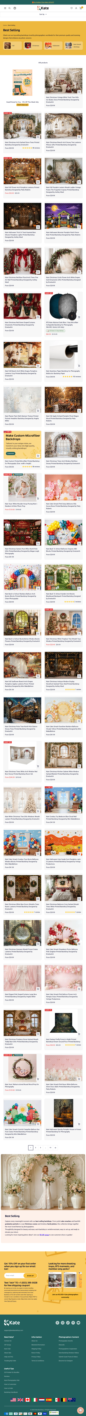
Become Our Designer (66, 1361)
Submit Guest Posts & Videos (68, 1357)
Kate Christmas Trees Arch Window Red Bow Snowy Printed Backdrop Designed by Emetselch (63, 462)
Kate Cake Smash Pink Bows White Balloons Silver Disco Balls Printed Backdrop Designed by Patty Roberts (63, 1086)
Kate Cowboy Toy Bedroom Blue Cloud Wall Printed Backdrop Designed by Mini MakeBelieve (63, 818)
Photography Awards (66, 1341)
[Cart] (81, 8)
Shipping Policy (36, 1349)
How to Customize (10, 1384)
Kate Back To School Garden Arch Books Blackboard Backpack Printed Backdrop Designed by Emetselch (63, 596)
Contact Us (7, 1341)
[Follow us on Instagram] (62, 1323)
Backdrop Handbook (11, 1392)
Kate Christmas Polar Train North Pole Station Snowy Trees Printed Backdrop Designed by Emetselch (21, 729)
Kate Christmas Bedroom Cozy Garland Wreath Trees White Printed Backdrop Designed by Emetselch (62, 906)
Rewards (61, 1345)
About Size (7, 1353)
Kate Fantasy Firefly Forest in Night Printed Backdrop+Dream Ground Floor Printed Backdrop (63, 1040)
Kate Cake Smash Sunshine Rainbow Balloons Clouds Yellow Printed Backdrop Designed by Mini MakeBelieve (63, 729)
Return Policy (35, 1353)
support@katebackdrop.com (13, 1330)
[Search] (9, 8)
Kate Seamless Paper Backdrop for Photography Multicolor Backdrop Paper (63, 372)
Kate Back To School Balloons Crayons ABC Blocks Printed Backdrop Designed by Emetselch (63, 550)
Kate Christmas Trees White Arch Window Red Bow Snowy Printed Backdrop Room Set (21, 773)
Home (5, 25)
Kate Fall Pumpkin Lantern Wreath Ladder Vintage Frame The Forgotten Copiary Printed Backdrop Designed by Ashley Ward (63, 189)
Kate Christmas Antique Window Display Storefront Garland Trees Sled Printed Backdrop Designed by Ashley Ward (62, 684)
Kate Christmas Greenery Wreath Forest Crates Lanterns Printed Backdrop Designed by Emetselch (21, 951)
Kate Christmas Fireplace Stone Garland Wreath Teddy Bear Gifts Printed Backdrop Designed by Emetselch (21, 1041)
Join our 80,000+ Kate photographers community (65, 1296)
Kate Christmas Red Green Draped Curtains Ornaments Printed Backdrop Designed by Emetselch (20, 325)
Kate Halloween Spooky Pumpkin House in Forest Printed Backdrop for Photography (63, 1130)
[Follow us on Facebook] (57, 1323)
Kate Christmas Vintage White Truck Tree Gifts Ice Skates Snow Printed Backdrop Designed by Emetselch (62, 99)
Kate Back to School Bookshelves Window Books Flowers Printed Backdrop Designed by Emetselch (22, 640)
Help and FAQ (8, 1357)
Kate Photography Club (11, 1380)
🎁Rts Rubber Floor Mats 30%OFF (43, 2)
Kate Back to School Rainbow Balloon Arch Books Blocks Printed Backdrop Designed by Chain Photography (20, 596)
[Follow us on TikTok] (68, 1323)
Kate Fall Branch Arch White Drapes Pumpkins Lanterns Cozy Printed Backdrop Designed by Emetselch (21, 373)
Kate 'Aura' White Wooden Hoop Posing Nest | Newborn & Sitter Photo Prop (21, 505)
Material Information (38, 1345)
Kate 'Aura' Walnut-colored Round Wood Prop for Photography (22, 1085)
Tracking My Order (10, 1361)
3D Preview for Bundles (11, 1372)
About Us (34, 1341)
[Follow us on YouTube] (78, 1323)
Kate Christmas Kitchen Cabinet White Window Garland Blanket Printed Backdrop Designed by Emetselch (62, 774)
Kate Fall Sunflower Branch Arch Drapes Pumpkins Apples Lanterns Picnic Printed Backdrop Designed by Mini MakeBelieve (19, 684)
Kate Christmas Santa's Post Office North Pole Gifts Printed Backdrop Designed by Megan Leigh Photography (22, 551)
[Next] (55, 1147)
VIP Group (7, 1345)
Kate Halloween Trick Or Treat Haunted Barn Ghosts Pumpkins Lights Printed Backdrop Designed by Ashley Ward (20, 234)
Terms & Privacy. (11, 1301)
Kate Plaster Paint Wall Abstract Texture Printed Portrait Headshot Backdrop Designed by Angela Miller (22, 418)
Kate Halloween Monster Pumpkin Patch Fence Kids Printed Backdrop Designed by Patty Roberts (63, 233)
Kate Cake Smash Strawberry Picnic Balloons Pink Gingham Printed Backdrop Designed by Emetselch (62, 951)
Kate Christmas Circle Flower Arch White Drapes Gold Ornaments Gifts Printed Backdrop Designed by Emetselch (63, 280)
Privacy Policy (35, 1357)
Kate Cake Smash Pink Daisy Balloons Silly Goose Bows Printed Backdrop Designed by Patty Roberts (63, 506)
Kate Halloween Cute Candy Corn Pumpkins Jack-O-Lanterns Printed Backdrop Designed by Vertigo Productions (63, 861)
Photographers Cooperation (68, 1349)
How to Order (8, 1388)
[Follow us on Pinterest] (73, 1323)
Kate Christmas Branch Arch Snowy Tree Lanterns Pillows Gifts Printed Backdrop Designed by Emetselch (63, 144)
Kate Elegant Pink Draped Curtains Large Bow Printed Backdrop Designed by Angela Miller (21, 995)
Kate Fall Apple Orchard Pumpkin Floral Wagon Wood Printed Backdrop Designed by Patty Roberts (62, 418)
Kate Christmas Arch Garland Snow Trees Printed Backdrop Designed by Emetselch (22, 143)
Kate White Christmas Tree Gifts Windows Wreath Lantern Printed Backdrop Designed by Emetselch (22, 818)
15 (50, 1147)
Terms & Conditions (37, 1361)
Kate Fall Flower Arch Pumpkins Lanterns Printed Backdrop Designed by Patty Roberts (22, 188)
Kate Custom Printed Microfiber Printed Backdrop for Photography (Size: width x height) (22, 462)
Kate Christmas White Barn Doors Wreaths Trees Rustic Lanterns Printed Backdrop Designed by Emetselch (22, 906)
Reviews (7, 1376)
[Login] (76, 8)
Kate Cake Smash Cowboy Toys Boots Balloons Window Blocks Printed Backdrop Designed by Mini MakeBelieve (21, 861)
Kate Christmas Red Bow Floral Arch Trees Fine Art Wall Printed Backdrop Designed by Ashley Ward (21, 280)
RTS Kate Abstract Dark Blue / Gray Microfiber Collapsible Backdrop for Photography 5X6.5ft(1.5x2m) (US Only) (62, 325)
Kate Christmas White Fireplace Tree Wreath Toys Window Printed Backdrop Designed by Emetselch (63, 640)
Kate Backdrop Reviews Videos (69, 1353)
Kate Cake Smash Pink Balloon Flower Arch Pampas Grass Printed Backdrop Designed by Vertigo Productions (62, 996)
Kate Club (7, 1349)
